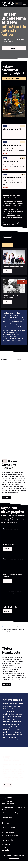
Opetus (4, 830)
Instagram (16, 807)
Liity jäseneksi (6, 844)
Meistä (4, 847)
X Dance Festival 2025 (8, 827)
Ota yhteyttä (5, 850)
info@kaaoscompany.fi (8, 803)
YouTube (23, 807)
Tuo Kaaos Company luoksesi (10, 835)
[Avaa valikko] (24, 3)
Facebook (5, 809)
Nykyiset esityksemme (8, 832)
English (18, 3)
